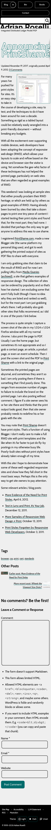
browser (5, 558)
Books (42, 4)
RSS (3, 812)
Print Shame (30, 425)
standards (29, 558)
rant (22, 558)
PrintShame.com (24, 238)
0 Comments (15, 69)
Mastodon (14, 812)
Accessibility (19, 809)
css (11, 558)
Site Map (5, 809)
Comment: (7, 618)
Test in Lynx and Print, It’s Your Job (24, 505)
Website (6, 768)
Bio (25, 4)
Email (5, 753)
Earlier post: (24, 575)
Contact (25, 13)
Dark (34, 819)
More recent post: (28, 585)
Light (24, 819)
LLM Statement (34, 809)
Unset (45, 819)
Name (5, 738)
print (16, 558)
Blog (6, 4)
